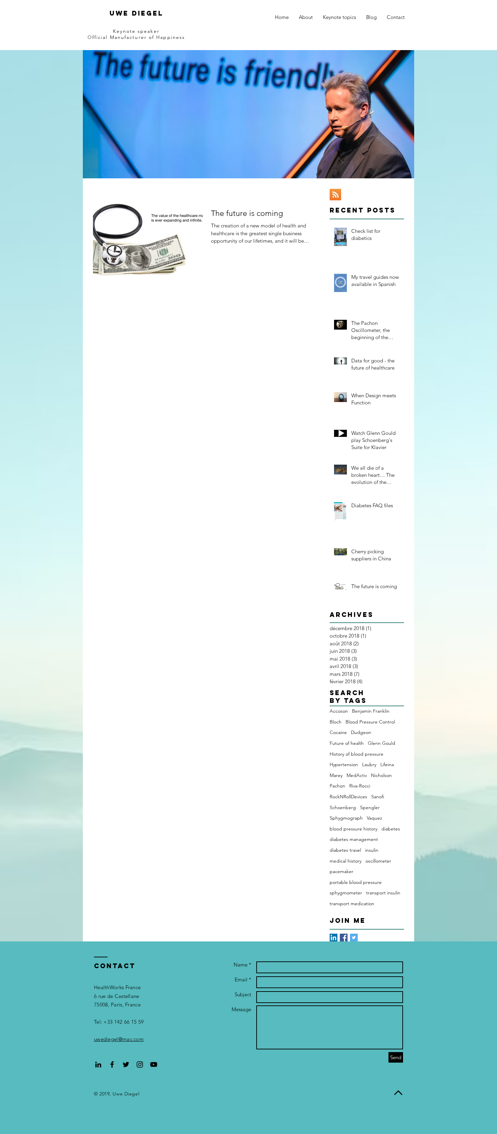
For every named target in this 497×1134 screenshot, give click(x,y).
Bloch (335, 722)
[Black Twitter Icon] (126, 1064)
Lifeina (387, 764)
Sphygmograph (346, 818)
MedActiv (357, 775)
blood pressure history (353, 829)
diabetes (390, 829)
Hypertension (344, 764)
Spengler (370, 807)
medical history (345, 861)
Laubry (369, 764)
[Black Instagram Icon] (140, 1064)
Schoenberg (343, 807)
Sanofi (377, 797)
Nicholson (381, 775)
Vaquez (374, 818)
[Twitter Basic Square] (354, 937)
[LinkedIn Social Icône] (333, 937)
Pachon (337, 786)
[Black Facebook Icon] (112, 1064)
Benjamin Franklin (370, 711)
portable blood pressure (356, 882)
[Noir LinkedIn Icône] (98, 1064)
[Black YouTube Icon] (153, 1064)
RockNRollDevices (348, 797)
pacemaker (341, 871)
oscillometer (378, 861)
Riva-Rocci (359, 786)
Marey (336, 775)
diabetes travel (345, 850)
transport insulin (383, 893)
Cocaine (338, 732)
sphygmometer (346, 893)
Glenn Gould (381, 743)
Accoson (339, 711)
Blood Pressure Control (370, 722)
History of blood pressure (356, 754)
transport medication (352, 903)
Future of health (347, 743)
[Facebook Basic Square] (344, 937)
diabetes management (354, 839)
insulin (371, 850)
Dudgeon (361, 732)
